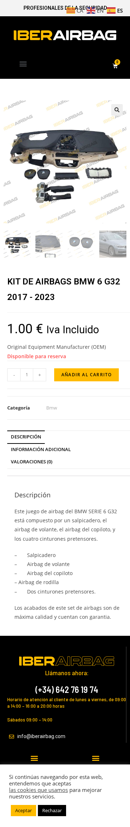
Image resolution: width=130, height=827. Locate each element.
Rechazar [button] (52, 810)
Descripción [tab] (26, 437)
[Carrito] (115, 66)
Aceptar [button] (23, 810)
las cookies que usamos (38, 790)
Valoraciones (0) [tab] (31, 462)
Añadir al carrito (86, 375)
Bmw (51, 407)
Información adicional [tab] (41, 449)
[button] (23, 63)
